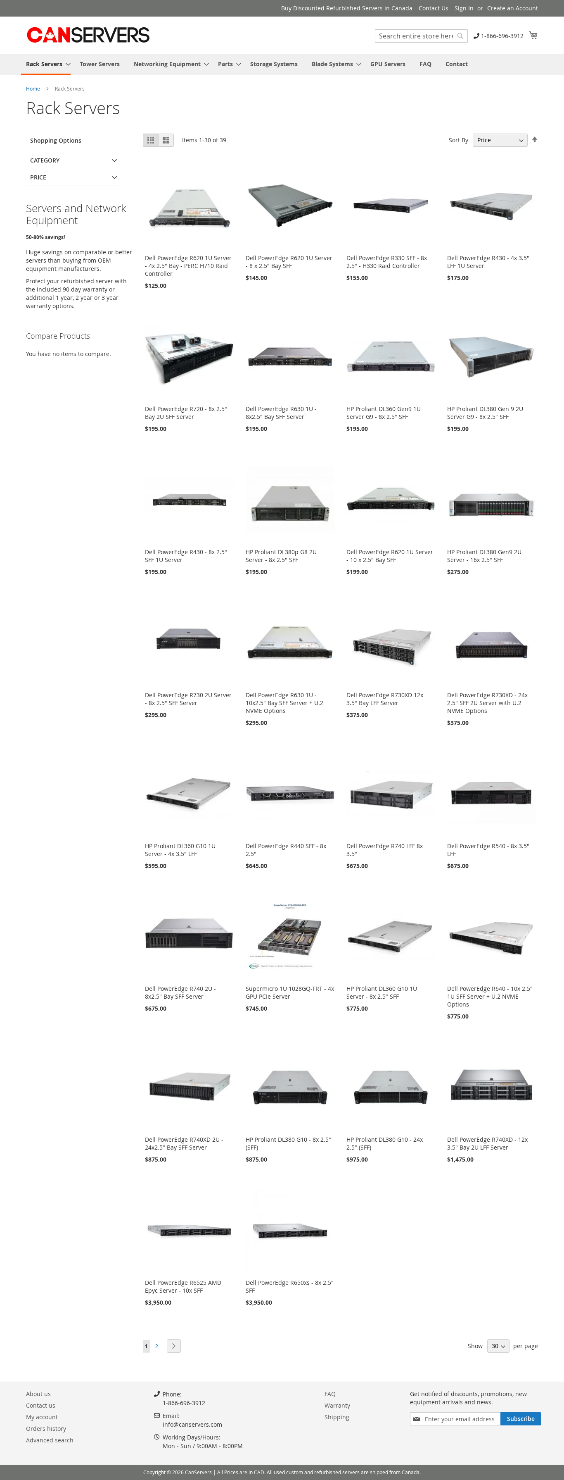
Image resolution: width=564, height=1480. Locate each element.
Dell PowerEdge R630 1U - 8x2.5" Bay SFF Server (281, 413)
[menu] (282, 64)
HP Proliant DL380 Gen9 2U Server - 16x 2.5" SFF (484, 556)
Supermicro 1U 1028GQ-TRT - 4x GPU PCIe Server (290, 992)
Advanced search (49, 1440)
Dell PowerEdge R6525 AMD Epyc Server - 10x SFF (183, 1286)
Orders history (46, 1428)
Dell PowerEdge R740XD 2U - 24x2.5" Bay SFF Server (184, 1143)
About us (38, 1394)
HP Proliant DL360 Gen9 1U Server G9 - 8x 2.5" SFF (383, 413)
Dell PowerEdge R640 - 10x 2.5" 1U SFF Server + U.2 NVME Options (490, 996)
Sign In (464, 8)
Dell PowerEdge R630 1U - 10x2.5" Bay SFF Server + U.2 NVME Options (284, 703)
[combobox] (421, 36)
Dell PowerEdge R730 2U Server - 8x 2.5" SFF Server (188, 699)
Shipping (337, 1417)
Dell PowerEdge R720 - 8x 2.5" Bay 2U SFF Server (186, 413)
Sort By (458, 140)
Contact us (40, 1405)
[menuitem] (46, 64)
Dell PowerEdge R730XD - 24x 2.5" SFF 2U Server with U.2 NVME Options (487, 703)
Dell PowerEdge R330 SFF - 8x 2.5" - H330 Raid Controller (386, 262)
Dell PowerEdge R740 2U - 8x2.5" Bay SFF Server (180, 992)
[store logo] (88, 35)
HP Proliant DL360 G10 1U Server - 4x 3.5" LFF (180, 850)
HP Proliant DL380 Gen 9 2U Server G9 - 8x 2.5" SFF (485, 413)
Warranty (337, 1405)
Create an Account (512, 8)
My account (42, 1417)
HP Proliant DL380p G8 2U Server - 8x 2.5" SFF (281, 556)
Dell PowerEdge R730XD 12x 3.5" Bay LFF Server (384, 699)
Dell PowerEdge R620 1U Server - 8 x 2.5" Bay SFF (289, 262)
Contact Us (433, 8)
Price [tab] (38, 177)
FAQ (330, 1394)
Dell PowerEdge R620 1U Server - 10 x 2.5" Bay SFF (389, 556)
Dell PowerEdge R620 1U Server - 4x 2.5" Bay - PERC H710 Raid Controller (188, 265)
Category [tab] (44, 160)
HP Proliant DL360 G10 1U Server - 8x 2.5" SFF (381, 992)
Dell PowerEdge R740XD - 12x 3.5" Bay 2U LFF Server (487, 1143)
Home (33, 88)
